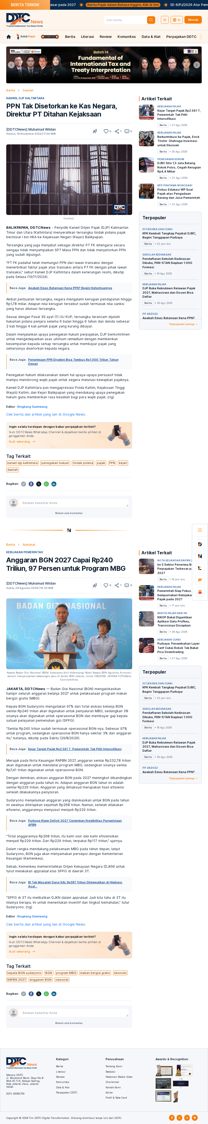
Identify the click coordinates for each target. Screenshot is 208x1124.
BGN (48, 973)
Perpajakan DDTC (181, 37)
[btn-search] (151, 20)
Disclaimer (112, 1081)
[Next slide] (196, 65)
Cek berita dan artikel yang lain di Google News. (46, 414)
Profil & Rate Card (116, 1097)
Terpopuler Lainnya (182, 324)
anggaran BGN (40, 980)
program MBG (66, 973)
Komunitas (127, 37)
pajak (101, 463)
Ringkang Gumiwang (32, 407)
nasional (62, 980)
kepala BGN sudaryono (24, 973)
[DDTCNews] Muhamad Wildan (31, 129)
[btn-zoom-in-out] (95, 131)
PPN (112, 463)
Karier (109, 1092)
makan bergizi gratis (95, 973)
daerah (12, 470)
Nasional (29, 544)
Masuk (193, 20)
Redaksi (110, 1071)
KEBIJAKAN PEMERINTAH (24, 552)
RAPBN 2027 (16, 980)
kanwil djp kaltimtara (22, 463)
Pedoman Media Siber (119, 1076)
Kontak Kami (113, 1087)
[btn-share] (116, 131)
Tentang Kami (114, 1066)
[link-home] (8, 36)
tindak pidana (83, 463)
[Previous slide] (11, 65)
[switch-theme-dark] (165, 20)
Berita (70, 37)
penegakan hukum (55, 463)
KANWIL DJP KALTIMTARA (25, 98)
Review (106, 37)
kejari (123, 463)
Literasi (87, 37)
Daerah (28, 90)
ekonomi (120, 973)
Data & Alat (151, 37)
